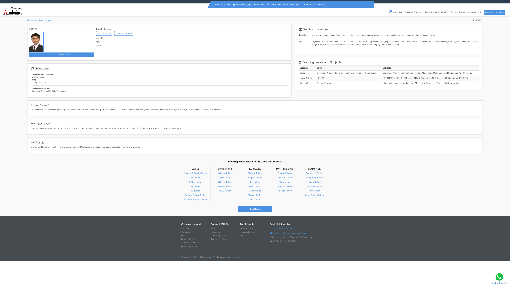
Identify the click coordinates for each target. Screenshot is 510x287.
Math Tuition (285, 182)
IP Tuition (195, 186)
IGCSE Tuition (195, 182)
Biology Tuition (285, 173)
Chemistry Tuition (285, 177)
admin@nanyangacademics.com (250, 4)
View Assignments (219, 235)
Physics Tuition (285, 186)
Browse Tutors (246, 228)
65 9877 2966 (223, 4)
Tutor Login (294, 4)
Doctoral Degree (104, 33)
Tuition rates (458, 12)
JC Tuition (195, 190)
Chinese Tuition (255, 173)
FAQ (183, 235)
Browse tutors (413, 12)
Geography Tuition (314, 177)
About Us (185, 228)
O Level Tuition (225, 186)
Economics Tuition (314, 173)
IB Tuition (195, 177)
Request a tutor (494, 12)
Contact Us (186, 232)
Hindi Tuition (255, 186)
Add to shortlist (62, 55)
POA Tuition (314, 190)
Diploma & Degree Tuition (196, 173)
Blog (213, 228)
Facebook (215, 232)
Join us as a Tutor (218, 239)
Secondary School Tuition (195, 199)
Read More (255, 209)
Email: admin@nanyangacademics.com (289, 233)
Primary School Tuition (195, 195)
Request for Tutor (248, 232)
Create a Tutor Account (313, 4)
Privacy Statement (189, 246)
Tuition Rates (246, 235)
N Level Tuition (225, 182)
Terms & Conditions (190, 243)
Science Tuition (285, 190)
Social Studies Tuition (314, 195)
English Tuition (255, 177)
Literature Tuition (314, 186)
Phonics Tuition (255, 195)
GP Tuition (255, 182)
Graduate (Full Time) (124, 33)
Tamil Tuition (255, 199)
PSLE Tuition (225, 190)
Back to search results (40, 20)
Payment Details (188, 239)
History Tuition (314, 182)
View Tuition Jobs (277, 4)
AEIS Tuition (225, 177)
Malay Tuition (255, 190)
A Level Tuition (225, 173)
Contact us (474, 12)
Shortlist (396, 12)
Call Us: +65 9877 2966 (282, 228)
